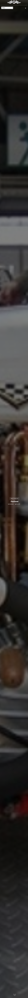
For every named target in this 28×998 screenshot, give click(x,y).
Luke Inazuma (11, 504)
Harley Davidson (14, 498)
